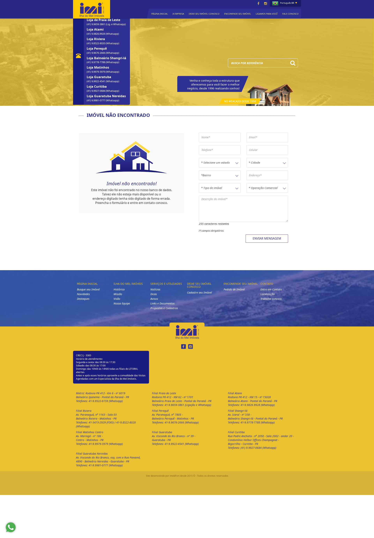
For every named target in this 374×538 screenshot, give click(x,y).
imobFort (174, 475)
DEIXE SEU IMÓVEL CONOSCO (204, 13)
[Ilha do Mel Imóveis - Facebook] (258, 3)
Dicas (153, 294)
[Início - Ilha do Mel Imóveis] (91, 8)
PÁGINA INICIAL (159, 13)
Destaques (83, 299)
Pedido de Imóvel (234, 289)
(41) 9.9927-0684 (96, 91)
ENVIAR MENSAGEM (267, 238)
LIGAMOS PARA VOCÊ (267, 13)
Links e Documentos (162, 303)
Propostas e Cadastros (164, 308)
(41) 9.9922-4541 (96, 81)
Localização (267, 294)
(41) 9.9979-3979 (96, 71)
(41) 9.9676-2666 (96, 53)
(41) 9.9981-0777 (96, 100)
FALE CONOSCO (290, 13)
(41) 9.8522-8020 (96, 43)
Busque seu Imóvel (88, 289)
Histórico (119, 289)
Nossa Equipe (122, 303)
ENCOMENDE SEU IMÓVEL (237, 13)
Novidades (83, 294)
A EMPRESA (178, 13)
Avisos (154, 299)
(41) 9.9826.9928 (96, 33)
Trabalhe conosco (271, 299)
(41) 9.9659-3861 (96, 24)
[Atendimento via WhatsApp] (11, 527)
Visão (117, 299)
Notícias (155, 289)
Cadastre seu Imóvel (199, 292)
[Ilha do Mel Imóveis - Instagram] (265, 3)
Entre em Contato (271, 289)
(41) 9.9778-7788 (96, 62)
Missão (118, 294)
